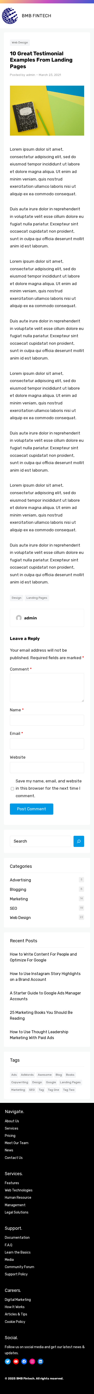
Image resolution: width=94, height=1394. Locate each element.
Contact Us (14, 1158)
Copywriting (19, 1082)
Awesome (45, 1074)
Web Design (20, 42)
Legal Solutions (16, 1212)
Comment (21, 669)
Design (16, 597)
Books (70, 1074)
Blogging (18, 889)
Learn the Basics (18, 1252)
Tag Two (68, 1089)
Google (51, 1082)
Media (9, 1260)
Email (16, 733)
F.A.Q (8, 1245)
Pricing (10, 1136)
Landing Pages (37, 597)
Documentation (17, 1238)
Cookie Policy (15, 1322)
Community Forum (19, 1267)
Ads (14, 1074)
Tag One (53, 1089)
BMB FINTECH (36, 15)
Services (11, 1128)
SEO (13, 908)
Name (17, 709)
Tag (41, 1089)
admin (30, 75)
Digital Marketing (18, 1300)
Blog (59, 1074)
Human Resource (18, 1198)
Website (18, 757)
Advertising (20, 880)
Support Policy (16, 1274)
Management (15, 1205)
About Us (12, 1121)
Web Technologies (19, 1190)
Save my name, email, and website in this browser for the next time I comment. (49, 788)
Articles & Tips (16, 1314)
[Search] (79, 841)
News (9, 1150)
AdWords (27, 1074)
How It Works (15, 1307)
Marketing (19, 899)
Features (12, 1183)
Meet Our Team (16, 1143)
